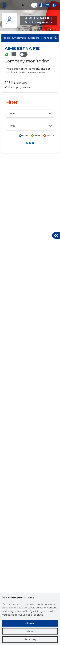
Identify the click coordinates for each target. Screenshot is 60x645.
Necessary (30, 639)
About (30, 631)
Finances (46, 37)
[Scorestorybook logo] (4, 5)
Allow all (30, 623)
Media (6, 37)
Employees (19, 37)
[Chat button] (41, 5)
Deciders (33, 37)
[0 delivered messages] (14, 54)
